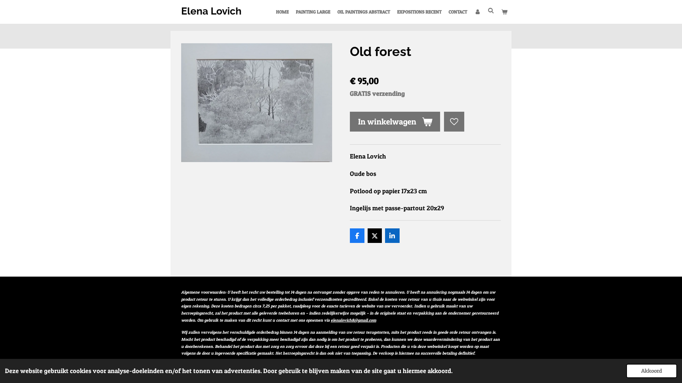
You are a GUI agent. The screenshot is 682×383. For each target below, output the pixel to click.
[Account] (477, 11)
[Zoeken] (491, 10)
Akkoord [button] (651, 370)
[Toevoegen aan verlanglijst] (454, 122)
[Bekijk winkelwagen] (505, 11)
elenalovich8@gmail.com (353, 320)
